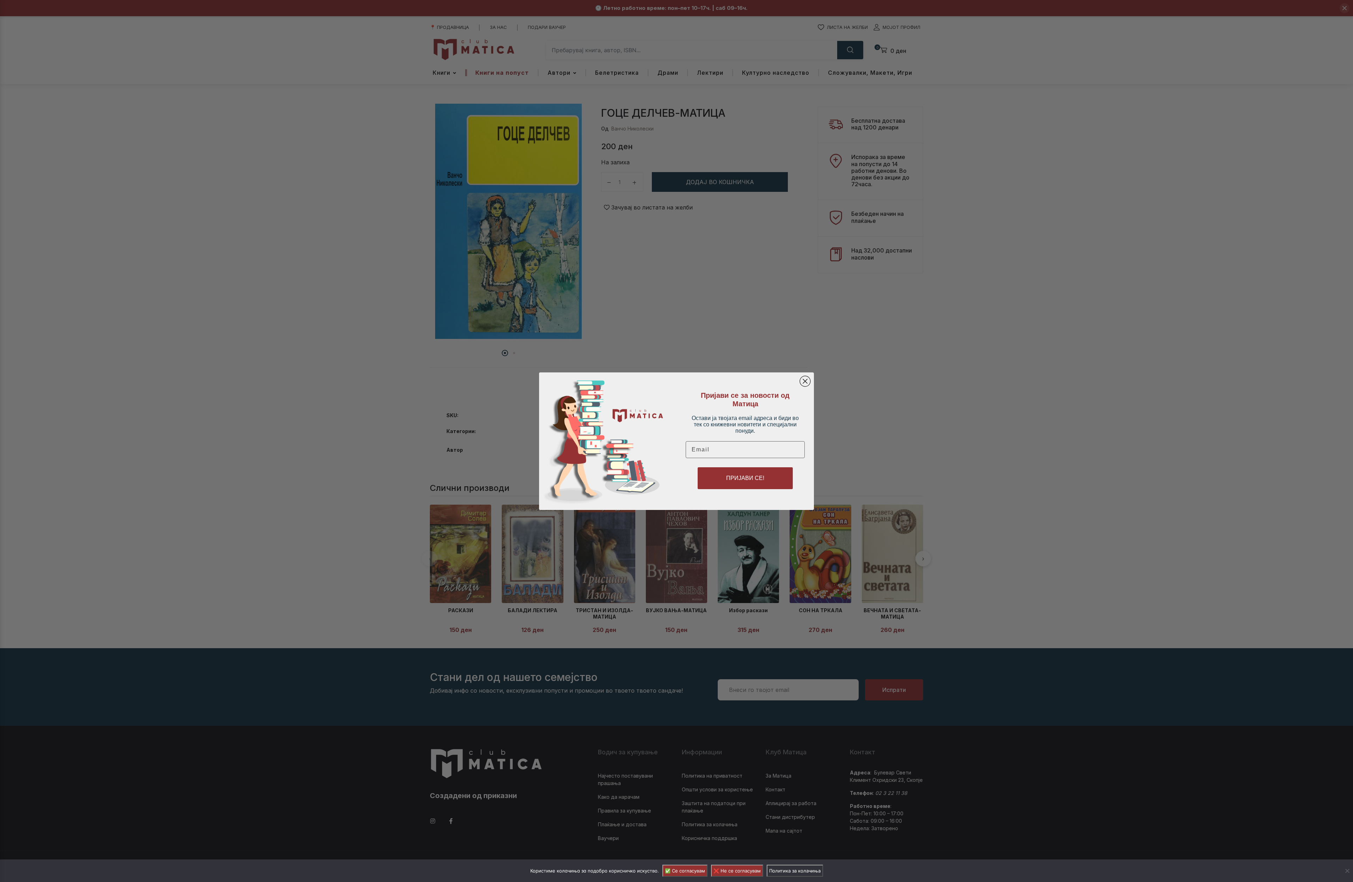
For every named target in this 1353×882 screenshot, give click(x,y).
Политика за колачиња (795, 871)
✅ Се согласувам (685, 871)
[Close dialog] (805, 381)
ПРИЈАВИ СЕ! (745, 478)
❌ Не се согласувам (737, 871)
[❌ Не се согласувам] (1347, 870)
